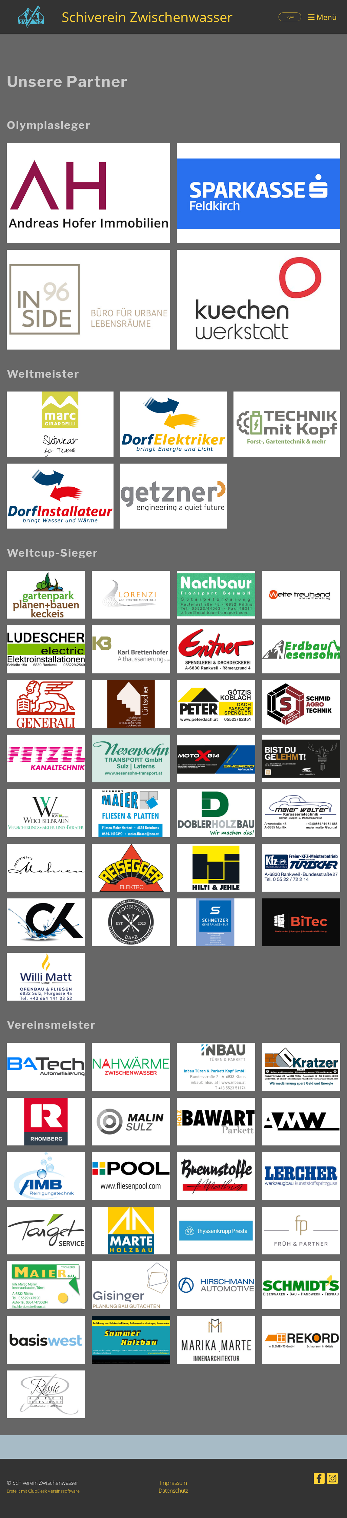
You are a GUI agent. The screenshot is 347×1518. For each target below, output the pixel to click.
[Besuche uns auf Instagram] (332, 1479)
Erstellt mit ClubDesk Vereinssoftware (43, 1491)
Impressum (173, 1483)
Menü (325, 17)
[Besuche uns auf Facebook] (319, 1479)
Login (290, 17)
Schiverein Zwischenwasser (147, 16)
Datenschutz (173, 1490)
